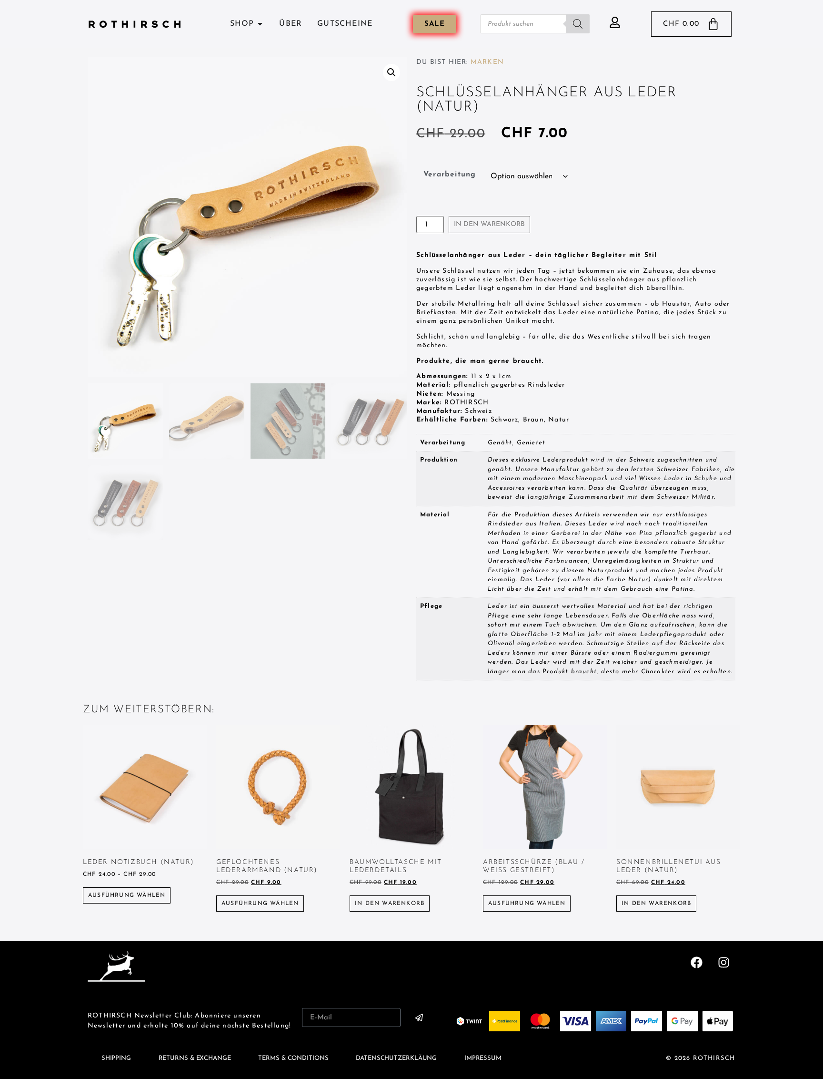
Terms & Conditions (293, 1058)
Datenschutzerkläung (396, 1058)
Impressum (483, 1058)
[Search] (578, 23)
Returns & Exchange (195, 1058)
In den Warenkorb (489, 224)
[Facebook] (697, 963)
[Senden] (419, 1017)
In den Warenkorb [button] (389, 903)
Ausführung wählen (126, 895)
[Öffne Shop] (260, 24)
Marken (487, 62)
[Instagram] (723, 963)
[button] (391, 72)
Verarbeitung (449, 174)
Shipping (116, 1058)
